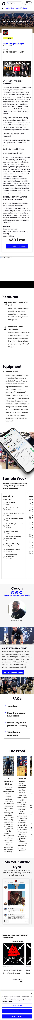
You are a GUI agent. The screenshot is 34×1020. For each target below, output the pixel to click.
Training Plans (9, 8)
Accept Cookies (17, 1016)
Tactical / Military (21, 8)
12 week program (17, 979)
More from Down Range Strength (17, 595)
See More (17, 961)
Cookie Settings (17, 1005)
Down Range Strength (13, 43)
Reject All (17, 1011)
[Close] (32, 993)
